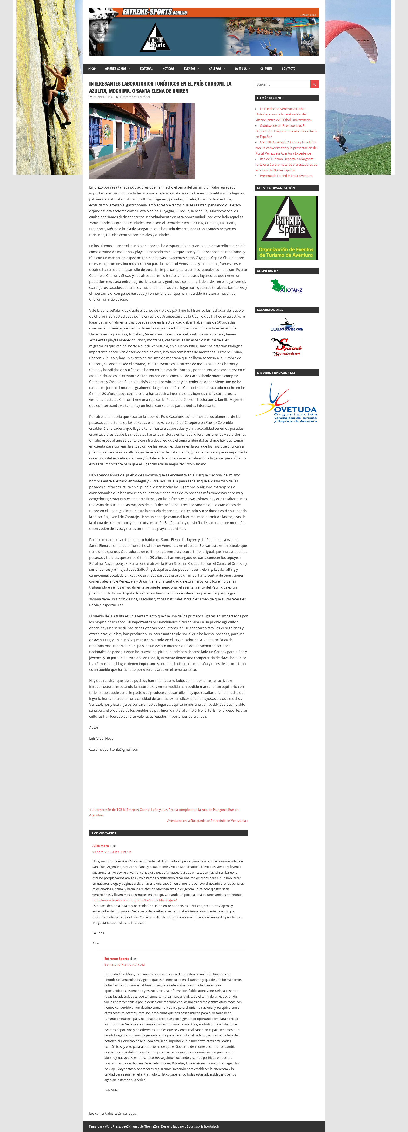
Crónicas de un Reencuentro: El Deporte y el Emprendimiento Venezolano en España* (286, 131)
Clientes (266, 68)
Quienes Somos (115, 68)
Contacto (288, 68)
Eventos (190, 68)
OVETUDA (241, 68)
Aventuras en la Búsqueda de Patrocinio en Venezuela (206, 820)
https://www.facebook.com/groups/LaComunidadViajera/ (134, 900)
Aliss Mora (100, 845)
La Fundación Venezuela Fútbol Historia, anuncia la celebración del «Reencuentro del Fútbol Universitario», (284, 114)
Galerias (215, 68)
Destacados (128, 97)
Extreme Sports (116, 958)
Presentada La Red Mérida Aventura (286, 175)
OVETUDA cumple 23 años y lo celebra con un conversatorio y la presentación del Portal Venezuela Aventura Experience (286, 147)
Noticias (168, 68)
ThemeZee (151, 1126)
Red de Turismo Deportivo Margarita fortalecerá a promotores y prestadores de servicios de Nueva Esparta (286, 164)
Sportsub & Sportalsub (203, 1126)
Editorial (146, 68)
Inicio (92, 68)
